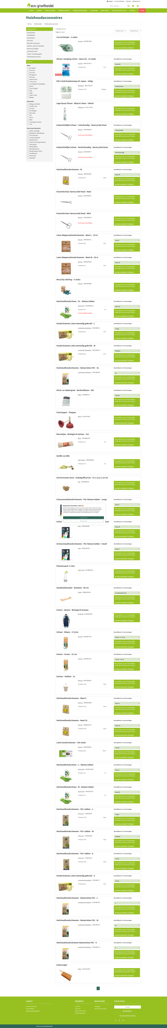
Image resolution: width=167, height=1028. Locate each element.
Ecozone (32, 73)
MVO (30, 120)
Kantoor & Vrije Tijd (119, 10)
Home (29, 24)
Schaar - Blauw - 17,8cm (67, 632)
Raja (30, 91)
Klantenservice (136, 1)
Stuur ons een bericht (32, 1011)
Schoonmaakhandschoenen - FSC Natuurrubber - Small (81, 543)
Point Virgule (33, 88)
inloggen (131, 48)
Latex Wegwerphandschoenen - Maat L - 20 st (77, 235)
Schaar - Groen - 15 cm (66, 654)
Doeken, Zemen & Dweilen (35, 46)
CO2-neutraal (33, 135)
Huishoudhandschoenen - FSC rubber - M (75, 831)
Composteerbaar (34, 138)
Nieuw (31, 10)
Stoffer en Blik (63, 456)
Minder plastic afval (35, 151)
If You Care (32, 82)
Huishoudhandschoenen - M (69, 169)
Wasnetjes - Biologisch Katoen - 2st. (72, 434)
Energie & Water (64, 10)
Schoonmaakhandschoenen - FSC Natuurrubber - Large (81, 499)
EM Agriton (33, 75)
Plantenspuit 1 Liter (65, 566)
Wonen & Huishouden (80, 10)
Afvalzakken (31, 38)
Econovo (32, 70)
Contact (77, 1006)
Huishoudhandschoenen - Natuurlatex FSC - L (77, 898)
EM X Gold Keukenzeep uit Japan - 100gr (74, 81)
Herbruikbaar (33, 147)
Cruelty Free (33, 106)
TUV (30, 124)
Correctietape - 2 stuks (66, 37)
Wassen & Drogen (32, 49)
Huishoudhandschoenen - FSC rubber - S (74, 853)
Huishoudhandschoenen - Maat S (71, 698)
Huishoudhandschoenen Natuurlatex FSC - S (76, 942)
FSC (30, 115)
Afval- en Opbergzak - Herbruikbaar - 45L (75, 390)
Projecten (128, 1)
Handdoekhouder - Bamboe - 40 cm (72, 587)
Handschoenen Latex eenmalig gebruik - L (75, 323)
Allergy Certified (34, 104)
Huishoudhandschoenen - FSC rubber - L (74, 809)
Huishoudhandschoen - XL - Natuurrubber (75, 301)
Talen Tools (33, 95)
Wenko (31, 97)
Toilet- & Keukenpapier (34, 54)
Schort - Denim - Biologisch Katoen (72, 610)
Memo (31, 86)
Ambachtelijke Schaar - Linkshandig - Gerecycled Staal (81, 125)
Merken (39, 10)
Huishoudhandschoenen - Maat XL (72, 720)
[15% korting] (66, 69)
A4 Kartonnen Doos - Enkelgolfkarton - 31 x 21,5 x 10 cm (82, 477)
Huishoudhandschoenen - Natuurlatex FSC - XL (77, 367)
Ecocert (31, 108)
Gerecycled (32, 144)
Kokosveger (61, 965)
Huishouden (38, 24)
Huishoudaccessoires (51, 24)
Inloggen (110, 1)
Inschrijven (127, 1011)
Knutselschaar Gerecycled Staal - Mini (73, 213)
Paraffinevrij (33, 153)
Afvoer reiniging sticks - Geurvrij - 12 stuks (76, 59)
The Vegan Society (35, 122)
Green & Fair (33, 79)
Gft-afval (30, 41)
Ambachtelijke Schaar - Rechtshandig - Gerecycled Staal (82, 147)
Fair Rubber (33, 111)
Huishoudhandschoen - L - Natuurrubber (74, 764)
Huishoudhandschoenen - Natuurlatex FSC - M (77, 920)
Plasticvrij (32, 156)
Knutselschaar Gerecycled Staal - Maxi (73, 191)
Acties (142, 10)
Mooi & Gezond (50, 10)
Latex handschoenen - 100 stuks (71, 742)
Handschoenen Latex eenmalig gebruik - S (75, 875)
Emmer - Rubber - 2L (65, 676)
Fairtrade (32, 113)
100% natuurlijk (34, 131)
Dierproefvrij (33, 140)
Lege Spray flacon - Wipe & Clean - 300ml (75, 103)
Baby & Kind (105, 10)
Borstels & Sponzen (33, 43)
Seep (30, 93)
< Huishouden (30, 33)
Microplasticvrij (34, 149)
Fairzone (32, 77)
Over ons (78, 1008)
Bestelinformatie (80, 1011)
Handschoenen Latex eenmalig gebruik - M (75, 345)
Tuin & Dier (94, 10)
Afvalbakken (31, 35)
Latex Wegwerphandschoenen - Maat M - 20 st (77, 257)
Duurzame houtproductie (37, 142)
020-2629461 (30, 1008)
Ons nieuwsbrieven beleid (128, 1015)
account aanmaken (121, 48)
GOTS (31, 117)
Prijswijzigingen (80, 1013)
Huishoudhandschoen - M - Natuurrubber (75, 787)
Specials (132, 10)
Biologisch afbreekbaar (36, 133)
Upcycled (32, 158)
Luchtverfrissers (32, 51)
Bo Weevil (32, 68)
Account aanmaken (119, 1)
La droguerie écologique (37, 84)
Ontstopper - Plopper (66, 412)
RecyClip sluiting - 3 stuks (68, 279)
